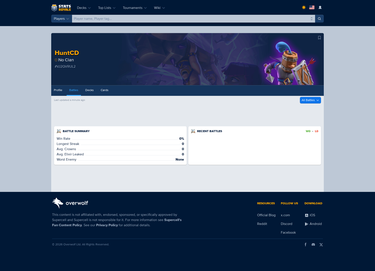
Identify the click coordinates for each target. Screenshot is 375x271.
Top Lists (104, 8)
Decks (81, 8)
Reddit (262, 224)
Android (315, 224)
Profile (58, 90)
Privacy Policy (107, 225)
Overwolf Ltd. (72, 244)
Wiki (157, 8)
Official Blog (266, 215)
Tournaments (132, 8)
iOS (312, 215)
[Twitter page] (321, 244)
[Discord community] (313, 244)
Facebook (288, 232)
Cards (105, 90)
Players (59, 19)
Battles (73, 90)
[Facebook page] (305, 244)
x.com (285, 215)
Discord (286, 224)
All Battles (308, 100)
